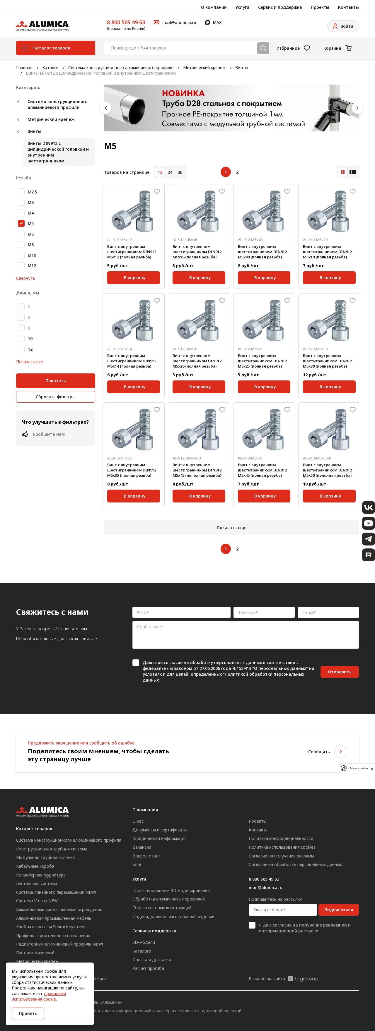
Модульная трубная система (45, 857)
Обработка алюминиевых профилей (168, 899)
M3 (31, 202)
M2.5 (32, 192)
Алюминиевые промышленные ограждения (59, 909)
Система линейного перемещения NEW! (56, 892)
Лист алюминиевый (35, 952)
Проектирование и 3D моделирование (171, 890)
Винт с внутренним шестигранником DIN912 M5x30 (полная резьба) (327, 361)
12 (30, 349)
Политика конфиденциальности (281, 838)
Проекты (320, 7)
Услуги (242, 7)
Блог (137, 864)
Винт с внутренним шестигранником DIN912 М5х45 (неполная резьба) (197, 470)
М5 (31, 223)
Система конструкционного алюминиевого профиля (120, 67)
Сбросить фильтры (56, 396)
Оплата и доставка (151, 959)
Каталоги (141, 951)
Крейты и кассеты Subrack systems (50, 926)
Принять (28, 1013)
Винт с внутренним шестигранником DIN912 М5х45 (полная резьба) (262, 470)
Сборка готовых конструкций (162, 907)
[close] (372, 768)
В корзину (134, 276)
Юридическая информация (159, 838)
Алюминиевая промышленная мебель (53, 918)
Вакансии (141, 847)
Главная (24, 67)
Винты (241, 67)
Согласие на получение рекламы (281, 856)
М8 (31, 244)
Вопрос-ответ (146, 856)
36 (180, 172)
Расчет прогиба (148, 968)
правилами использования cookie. (39, 996)
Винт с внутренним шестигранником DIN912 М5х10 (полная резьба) (327, 252)
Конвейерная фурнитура (41, 875)
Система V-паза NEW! (37, 900)
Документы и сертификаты (159, 830)
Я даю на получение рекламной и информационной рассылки (305, 928)
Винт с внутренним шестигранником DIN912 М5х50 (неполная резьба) (327, 470)
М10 (32, 255)
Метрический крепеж (204, 67)
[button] (105, 108)
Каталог (50, 67)
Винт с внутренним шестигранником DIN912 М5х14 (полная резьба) (131, 361)
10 (30, 338)
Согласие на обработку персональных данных (295, 864)
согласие (173, 662)
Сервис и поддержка (280, 7)
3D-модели (143, 942)
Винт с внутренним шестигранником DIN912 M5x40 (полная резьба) (262, 252)
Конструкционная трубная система (51, 849)
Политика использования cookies (282, 847)
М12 (32, 265)
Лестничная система (36, 883)
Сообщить (319, 751)
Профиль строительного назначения (53, 935)
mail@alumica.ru (266, 887)
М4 (31, 213)
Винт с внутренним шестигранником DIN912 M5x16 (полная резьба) (197, 252)
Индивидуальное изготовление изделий (173, 916)
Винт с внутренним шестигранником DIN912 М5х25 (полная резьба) (262, 361)
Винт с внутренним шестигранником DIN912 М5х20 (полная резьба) (197, 361)
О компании (214, 7)
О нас (138, 821)
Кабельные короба (35, 866)
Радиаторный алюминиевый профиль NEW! (59, 944)
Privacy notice (359, 768)
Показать (55, 380)
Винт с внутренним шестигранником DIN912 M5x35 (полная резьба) (131, 470)
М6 (31, 234)
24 (170, 172)
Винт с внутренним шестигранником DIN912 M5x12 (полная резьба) (131, 252)
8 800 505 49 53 (126, 22)
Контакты (348, 7)
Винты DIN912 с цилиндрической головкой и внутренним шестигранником (58, 152)
